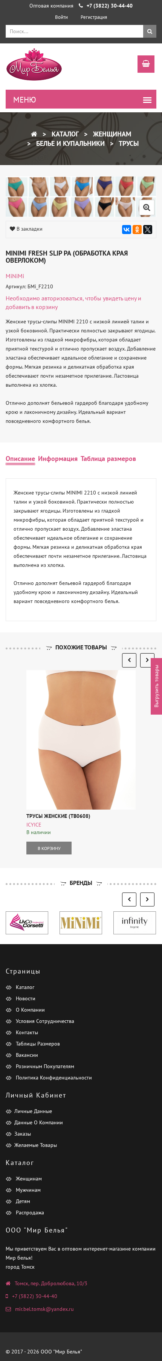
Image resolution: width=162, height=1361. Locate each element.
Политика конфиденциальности (53, 1077)
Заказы (22, 1133)
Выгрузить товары (156, 686)
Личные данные (33, 1111)
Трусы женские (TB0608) (58, 816)
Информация (58, 458)
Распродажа (29, 1212)
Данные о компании (38, 1122)
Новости (24, 998)
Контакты (26, 1032)
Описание (20, 458)
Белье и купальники (69, 143)
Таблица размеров (108, 458)
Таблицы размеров (37, 1043)
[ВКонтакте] (126, 229)
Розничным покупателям (44, 1066)
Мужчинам (27, 1189)
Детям (22, 1201)
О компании (29, 1009)
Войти (61, 17)
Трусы (128, 143)
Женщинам (111, 134)
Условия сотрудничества (44, 1021)
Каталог (64, 134)
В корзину (49, 848)
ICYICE (33, 824)
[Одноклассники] (137, 229)
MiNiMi (15, 276)
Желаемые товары (35, 1145)
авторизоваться (62, 298)
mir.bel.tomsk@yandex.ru (44, 1309)
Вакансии (26, 1055)
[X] (147, 229)
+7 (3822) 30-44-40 (34, 1296)
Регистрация (94, 17)
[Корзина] (142, 64)
